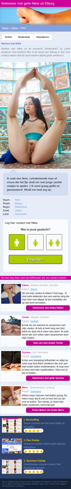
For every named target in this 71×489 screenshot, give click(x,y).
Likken (14, 28)
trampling (36, 356)
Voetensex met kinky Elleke (48, 307)
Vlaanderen (42, 37)
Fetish (8, 37)
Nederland (24, 37)
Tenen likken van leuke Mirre (48, 410)
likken (34, 289)
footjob (34, 321)
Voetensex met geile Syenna (48, 378)
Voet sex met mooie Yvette (48, 343)
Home (5, 28)
